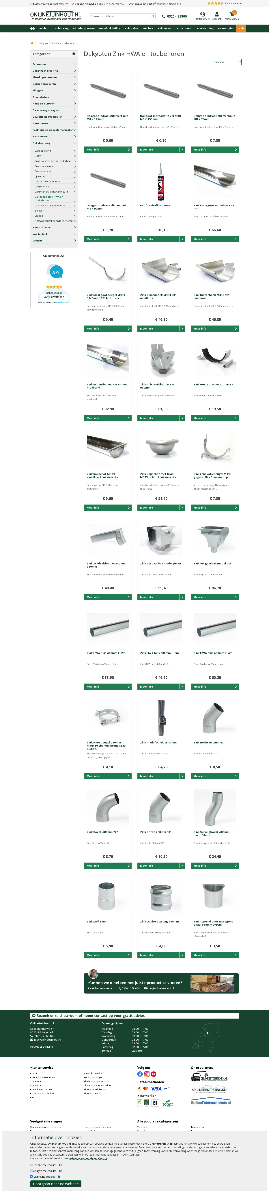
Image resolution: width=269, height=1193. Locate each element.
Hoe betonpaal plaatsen (97, 1127)
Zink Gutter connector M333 (213, 384)
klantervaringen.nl (62, 302)
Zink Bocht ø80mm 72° (102, 832)
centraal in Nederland (156, 3)
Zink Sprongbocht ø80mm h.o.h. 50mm (211, 833)
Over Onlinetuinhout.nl (42, 1077)
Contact (34, 1073)
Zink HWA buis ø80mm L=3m (159, 653)
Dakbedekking (43, 150)
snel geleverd (50, 3)
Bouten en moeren (44, 83)
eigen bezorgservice (100, 3)
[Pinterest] (153, 1073)
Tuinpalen (131, 28)
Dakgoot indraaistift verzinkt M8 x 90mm (107, 206)
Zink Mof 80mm (97, 921)
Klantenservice (41, 1067)
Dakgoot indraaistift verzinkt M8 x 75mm (214, 117)
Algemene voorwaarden (97, 1085)
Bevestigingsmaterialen (47, 116)
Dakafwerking (41, 143)
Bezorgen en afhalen (42, 1093)
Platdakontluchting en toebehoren (54, 220)
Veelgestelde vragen (46, 1121)
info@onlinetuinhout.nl (160, 988)
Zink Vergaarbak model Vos (213, 563)
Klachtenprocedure (94, 1081)
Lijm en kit (40, 176)
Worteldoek (40, 234)
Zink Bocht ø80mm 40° (209, 742)
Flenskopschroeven (45, 77)
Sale (241, 28)
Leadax (39, 215)
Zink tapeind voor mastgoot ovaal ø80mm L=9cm (213, 923)
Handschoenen (42, 227)
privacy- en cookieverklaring (88, 1158)
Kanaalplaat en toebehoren (50, 205)
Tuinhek (147, 28)
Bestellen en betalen (41, 1089)
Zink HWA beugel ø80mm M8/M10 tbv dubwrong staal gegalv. (106, 745)
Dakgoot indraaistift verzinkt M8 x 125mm (107, 117)
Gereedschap (41, 97)
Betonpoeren (41, 123)
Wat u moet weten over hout (46, 1127)
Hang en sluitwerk (44, 103)
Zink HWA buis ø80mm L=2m (106, 653)
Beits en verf (40, 136)
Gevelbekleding (109, 28)
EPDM (38, 155)
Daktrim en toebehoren (48, 181)
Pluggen (38, 90)
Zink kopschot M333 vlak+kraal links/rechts (102, 475)
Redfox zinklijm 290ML (155, 205)
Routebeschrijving (41, 1046)
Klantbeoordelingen (95, 1089)
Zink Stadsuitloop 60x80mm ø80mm (106, 565)
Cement (37, 240)
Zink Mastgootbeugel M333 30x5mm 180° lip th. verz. (106, 296)
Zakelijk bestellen (93, 1073)
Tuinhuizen (165, 28)
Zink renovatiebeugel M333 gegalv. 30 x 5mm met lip (212, 475)
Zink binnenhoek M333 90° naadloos (158, 296)
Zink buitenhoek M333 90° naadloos (211, 296)
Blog (32, 1097)
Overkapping (205, 28)
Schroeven (39, 64)
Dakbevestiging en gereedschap (53, 161)
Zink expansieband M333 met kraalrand (107, 386)
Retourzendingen (93, 1077)
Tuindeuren (197, 1127)
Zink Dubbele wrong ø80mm (159, 921)
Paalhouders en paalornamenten (53, 130)
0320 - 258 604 (131, 988)
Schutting (62, 28)
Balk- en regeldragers (46, 110)
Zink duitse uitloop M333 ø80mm (157, 386)
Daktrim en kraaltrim (46, 70)
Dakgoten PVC (42, 186)
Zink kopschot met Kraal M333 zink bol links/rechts (158, 475)
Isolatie (39, 210)
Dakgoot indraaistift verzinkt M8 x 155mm (160, 117)
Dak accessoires (44, 166)
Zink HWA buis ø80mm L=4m (213, 653)
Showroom (36, 1081)
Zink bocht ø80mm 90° (155, 832)
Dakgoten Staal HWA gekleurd (51, 191)
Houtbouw (184, 28)
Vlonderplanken (84, 28)
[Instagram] (147, 1073)
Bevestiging (226, 28)
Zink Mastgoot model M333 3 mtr (214, 206)
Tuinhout (44, 28)
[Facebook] (140, 1073)
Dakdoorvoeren (43, 171)
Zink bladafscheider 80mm (158, 742)
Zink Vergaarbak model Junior (160, 563)
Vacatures (36, 1085)
